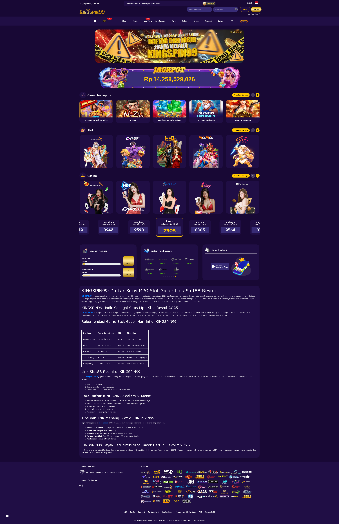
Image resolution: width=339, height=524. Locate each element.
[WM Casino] (169, 197)
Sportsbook (160, 20)
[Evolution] (242, 197)
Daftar (256, 9)
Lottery (173, 20)
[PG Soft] (133, 151)
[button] (240, 46)
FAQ (200, 512)
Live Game (148, 20)
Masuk (245, 9)
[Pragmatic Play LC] (96, 197)
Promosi (208, 20)
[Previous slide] (253, 95)
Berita (220, 20)
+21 (125, 512)
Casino (136, 20)
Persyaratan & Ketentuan (186, 512)
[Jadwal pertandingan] (208, 4)
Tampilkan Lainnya (240, 95)
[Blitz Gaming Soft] (169, 151)
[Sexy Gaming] (206, 197)
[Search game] (232, 21)
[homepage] (95, 21)
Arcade (196, 20)
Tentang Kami (153, 512)
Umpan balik (210, 512)
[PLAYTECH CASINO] (133, 197)
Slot (124, 20)
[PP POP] (242, 151)
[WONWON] (206, 151)
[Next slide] (258, 95)
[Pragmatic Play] (96, 151)
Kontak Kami (167, 512)
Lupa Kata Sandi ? (253, 14)
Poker (184, 20)
